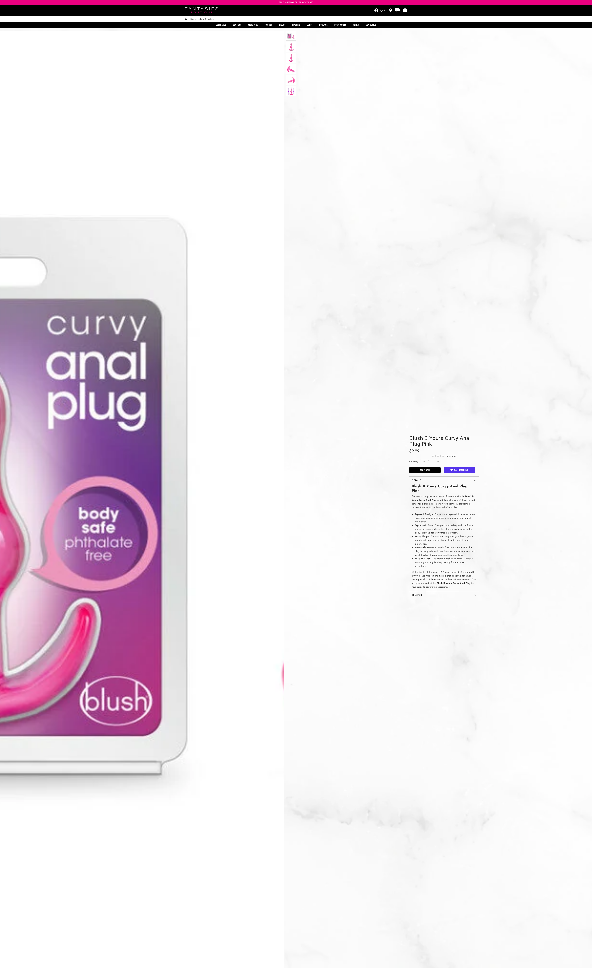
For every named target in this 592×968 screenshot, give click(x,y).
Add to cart (425, 470)
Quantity (413, 461)
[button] (438, 455)
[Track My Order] (397, 10)
